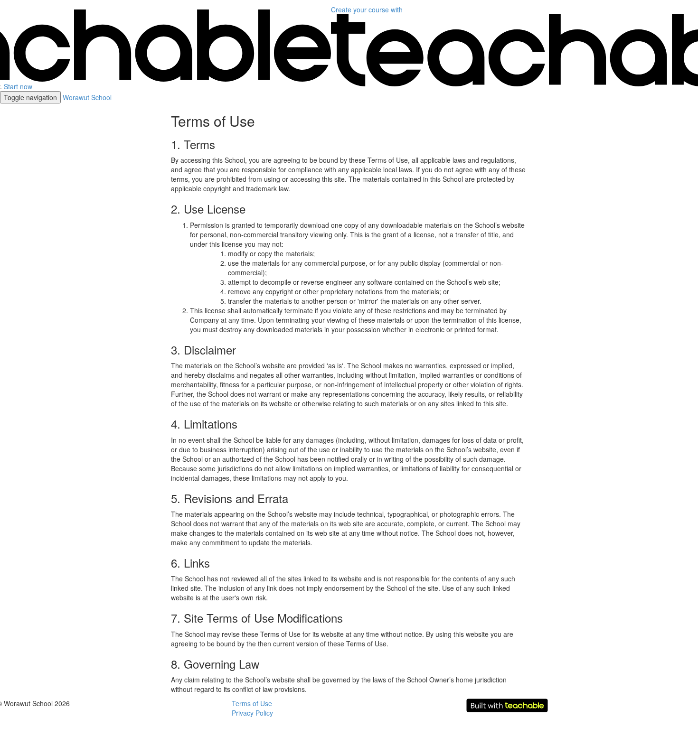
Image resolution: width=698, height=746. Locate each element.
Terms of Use (252, 703)
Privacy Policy (252, 713)
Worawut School (87, 97)
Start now (18, 86)
